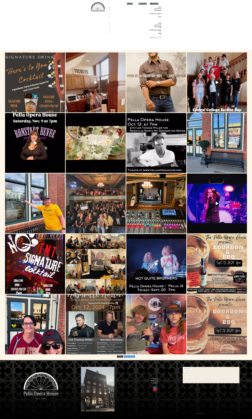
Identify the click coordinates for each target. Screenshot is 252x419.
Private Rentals (157, 10)
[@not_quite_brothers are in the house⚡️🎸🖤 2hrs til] (156, 203)
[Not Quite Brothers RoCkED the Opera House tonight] (96, 203)
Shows (159, 7)
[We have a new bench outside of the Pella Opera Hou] (217, 143)
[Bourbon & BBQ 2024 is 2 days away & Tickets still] (217, 264)
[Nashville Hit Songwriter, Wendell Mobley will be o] (156, 143)
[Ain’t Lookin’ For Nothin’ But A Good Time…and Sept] (156, 264)
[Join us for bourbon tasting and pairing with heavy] (217, 324)
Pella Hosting (200, 413)
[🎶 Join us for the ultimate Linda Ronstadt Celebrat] (35, 143)
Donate (130, 3)
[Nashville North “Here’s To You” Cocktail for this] (35, 82)
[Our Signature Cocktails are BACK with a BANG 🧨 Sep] (35, 264)
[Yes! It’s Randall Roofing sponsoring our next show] (35, 203)
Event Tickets (155, 3)
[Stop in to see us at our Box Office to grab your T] (96, 82)
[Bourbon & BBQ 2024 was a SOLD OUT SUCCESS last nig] (96, 264)
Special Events (157, 8)
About (159, 17)
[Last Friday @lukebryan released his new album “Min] (156, 82)
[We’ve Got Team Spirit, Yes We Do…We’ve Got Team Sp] (35, 324)
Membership (143, 3)
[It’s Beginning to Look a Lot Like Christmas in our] (96, 143)
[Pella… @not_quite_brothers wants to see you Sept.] (156, 324)
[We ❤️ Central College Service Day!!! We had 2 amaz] (217, 82)
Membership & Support (155, 13)
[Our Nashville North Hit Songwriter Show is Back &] (96, 324)
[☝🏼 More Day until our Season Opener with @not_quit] (217, 203)
